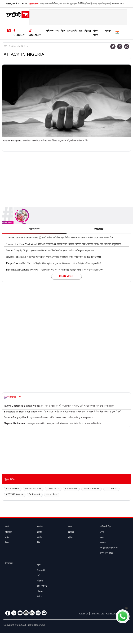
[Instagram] (26, 612)
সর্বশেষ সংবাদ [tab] (34, 229)
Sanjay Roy (51, 494)
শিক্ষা (7, 543)
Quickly (19, 35)
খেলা (80, 31)
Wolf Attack (34, 494)
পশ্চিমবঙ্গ (49, 31)
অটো (39, 576)
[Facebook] (113, 46)
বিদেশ (63, 31)
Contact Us (111, 614)
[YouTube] (20, 612)
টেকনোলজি (72, 31)
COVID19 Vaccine (14, 494)
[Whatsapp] (126, 46)
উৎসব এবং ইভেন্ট (106, 553)
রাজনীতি (8, 532)
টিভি (38, 543)
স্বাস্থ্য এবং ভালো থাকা (109, 548)
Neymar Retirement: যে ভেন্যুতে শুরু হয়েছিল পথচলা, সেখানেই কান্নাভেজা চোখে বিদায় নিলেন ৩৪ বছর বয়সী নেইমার (53, 257)
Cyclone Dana (12, 488)
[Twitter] (119, 46)
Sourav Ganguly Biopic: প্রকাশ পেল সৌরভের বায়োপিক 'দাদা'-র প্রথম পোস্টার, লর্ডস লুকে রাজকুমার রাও (50, 251)
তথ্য (7, 538)
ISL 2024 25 (111, 488)
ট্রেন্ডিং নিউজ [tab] (98, 229)
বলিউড (39, 532)
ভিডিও (39, 597)
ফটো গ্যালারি (42, 586)
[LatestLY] (17, 15)
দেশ (57, 31)
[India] (117, 33)
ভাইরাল (108, 31)
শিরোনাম (8, 564)
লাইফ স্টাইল (95, 33)
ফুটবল (70, 538)
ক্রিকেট (71, 532)
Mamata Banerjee (33, 488)
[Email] (44, 612)
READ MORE (66, 276)
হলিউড (39, 538)
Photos (40, 591)
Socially (35, 35)
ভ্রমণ (102, 538)
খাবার (102, 532)
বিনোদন (88, 31)
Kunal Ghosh (71, 488)
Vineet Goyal (53, 488)
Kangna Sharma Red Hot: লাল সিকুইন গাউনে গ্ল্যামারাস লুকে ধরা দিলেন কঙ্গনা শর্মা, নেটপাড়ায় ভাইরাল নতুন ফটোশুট (53, 264)
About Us (83, 614)
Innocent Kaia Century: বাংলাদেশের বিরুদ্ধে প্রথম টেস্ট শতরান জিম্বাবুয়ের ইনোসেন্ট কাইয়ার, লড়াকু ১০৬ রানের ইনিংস (54, 270)
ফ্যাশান (102, 543)
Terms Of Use (97, 614)
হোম (5, 46)
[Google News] (38, 612)
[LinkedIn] (32, 612)
